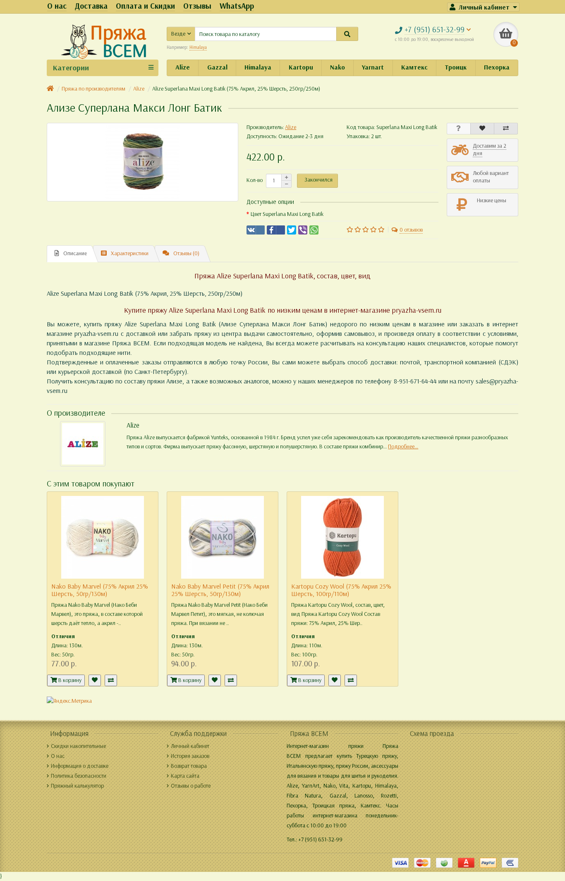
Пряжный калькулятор (77, 785)
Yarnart (373, 67)
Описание (75, 253)
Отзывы (197, 6)
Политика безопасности (78, 775)
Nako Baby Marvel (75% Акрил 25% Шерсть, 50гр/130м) (99, 590)
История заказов (190, 755)
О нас (57, 6)
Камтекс (414, 67)
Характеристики (129, 253)
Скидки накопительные (78, 745)
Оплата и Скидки (145, 6)
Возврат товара (189, 765)
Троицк (456, 67)
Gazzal (217, 67)
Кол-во (255, 180)
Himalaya (257, 67)
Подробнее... (403, 446)
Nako (337, 67)
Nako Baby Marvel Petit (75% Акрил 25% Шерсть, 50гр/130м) (220, 590)
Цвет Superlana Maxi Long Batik (287, 214)
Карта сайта (185, 775)
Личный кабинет (190, 745)
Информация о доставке (79, 765)
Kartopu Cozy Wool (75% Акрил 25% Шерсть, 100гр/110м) (341, 590)
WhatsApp (237, 6)
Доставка (91, 6)
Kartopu (301, 67)
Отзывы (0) (186, 253)
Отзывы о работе (191, 785)
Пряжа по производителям (93, 88)
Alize (182, 67)
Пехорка (497, 67)
